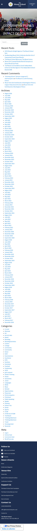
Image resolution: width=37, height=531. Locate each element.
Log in (6, 433)
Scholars (7, 403)
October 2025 (9, 114)
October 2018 (9, 283)
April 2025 (8, 126)
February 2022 (9, 203)
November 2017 (9, 306)
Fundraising (8, 368)
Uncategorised (9, 424)
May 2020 (7, 244)
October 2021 (9, 211)
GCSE (6, 370)
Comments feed (9, 437)
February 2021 (9, 227)
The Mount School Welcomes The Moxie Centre (18, 59)
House (6, 376)
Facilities (7, 362)
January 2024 (8, 155)
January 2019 (8, 277)
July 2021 (7, 217)
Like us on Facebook (9, 450)
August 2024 (8, 141)
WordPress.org (9, 439)
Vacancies (7, 426)
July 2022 (7, 192)
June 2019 (8, 267)
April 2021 (8, 223)
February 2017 (9, 320)
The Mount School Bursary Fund (9, 492)
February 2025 (9, 130)
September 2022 (9, 188)
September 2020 (9, 238)
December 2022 (9, 182)
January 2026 (8, 108)
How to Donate (5, 499)
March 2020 (8, 248)
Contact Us (4, 513)
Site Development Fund (7, 495)
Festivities (8, 364)
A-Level (7, 329)
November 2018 (9, 281)
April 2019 (8, 271)
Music (6, 387)
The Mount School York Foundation (10, 488)
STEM (6, 411)
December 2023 (9, 157)
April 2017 (8, 316)
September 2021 (9, 213)
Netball (7, 389)
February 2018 (9, 300)
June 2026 (8, 97)
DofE (6, 354)
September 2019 (9, 260)
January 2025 (8, 133)
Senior (7, 407)
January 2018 (8, 302)
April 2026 (8, 102)
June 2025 (8, 122)
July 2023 (7, 168)
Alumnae (7, 331)
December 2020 (9, 231)
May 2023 (7, 172)
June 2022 (8, 194)
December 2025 (9, 110)
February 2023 (9, 178)
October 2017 (9, 308)
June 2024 (8, 145)
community (8, 348)
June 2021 (8, 219)
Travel (6, 422)
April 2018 (8, 295)
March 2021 (8, 225)
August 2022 (8, 190)
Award (6, 337)
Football (7, 366)
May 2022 (7, 196)
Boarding (7, 339)
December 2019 (9, 254)
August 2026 (8, 93)
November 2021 (9, 209)
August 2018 (8, 287)
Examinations (9, 356)
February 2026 (9, 106)
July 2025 (7, 120)
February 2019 (9, 275)
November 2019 (9, 256)
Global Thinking (9, 374)
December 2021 (9, 207)
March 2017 (8, 318)
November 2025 (9, 112)
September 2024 (9, 139)
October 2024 (9, 137)
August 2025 (8, 118)
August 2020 (8, 240)
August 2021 (8, 215)
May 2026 (7, 100)
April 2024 (8, 149)
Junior (7, 381)
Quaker (7, 401)
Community (8, 350)
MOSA (6, 385)
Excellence (8, 358)
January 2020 (8, 252)
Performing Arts (9, 395)
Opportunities (9, 391)
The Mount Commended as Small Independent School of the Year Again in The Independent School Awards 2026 (20, 68)
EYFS (6, 360)
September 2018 (9, 285)
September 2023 (9, 163)
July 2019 (7, 264)
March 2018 (8, 297)
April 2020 (8, 246)
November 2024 (9, 135)
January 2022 (8, 205)
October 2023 (9, 161)
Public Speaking (9, 399)
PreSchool (8, 397)
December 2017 (9, 304)
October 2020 (9, 236)
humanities (8, 378)
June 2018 (8, 291)
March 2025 (8, 128)
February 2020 (9, 250)
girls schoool (8, 372)
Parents (5, 457)
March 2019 (8, 273)
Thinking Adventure (10, 418)
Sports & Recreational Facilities (9, 478)
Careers (7, 343)
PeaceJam (8, 393)
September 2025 (9, 116)
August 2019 (8, 262)
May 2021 (7, 221)
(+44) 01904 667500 (6, 506)
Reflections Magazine (6, 467)
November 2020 (9, 234)
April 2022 (8, 198)
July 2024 (7, 143)
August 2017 (8, 312)
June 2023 (8, 170)
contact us (32, 4)
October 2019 (9, 258)
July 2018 (7, 289)
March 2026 (8, 104)
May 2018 (7, 293)
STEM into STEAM (10, 414)
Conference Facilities (6, 481)
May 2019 (7, 269)
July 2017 (7, 314)
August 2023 (8, 165)
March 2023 (8, 176)
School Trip (8, 405)
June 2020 (8, 242)
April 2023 (8, 174)
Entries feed (8, 435)
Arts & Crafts (8, 335)
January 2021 (8, 229)
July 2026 (7, 95)
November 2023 (9, 159)
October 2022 (9, 186)
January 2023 (8, 180)
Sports (7, 409)
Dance (6, 352)
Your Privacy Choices (14, 526)
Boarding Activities (10, 341)
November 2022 (9, 184)
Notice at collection (8, 529)
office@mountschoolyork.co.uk (9, 509)
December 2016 (9, 322)
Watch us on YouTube (9, 453)
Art (6, 333)
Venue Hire (4, 474)
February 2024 (9, 153)
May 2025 (7, 124)
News (2, 463)
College (7, 345)
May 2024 (7, 147)
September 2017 (9, 310)
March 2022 (8, 201)
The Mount (8, 416)
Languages (8, 383)
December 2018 (9, 279)
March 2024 (8, 151)
